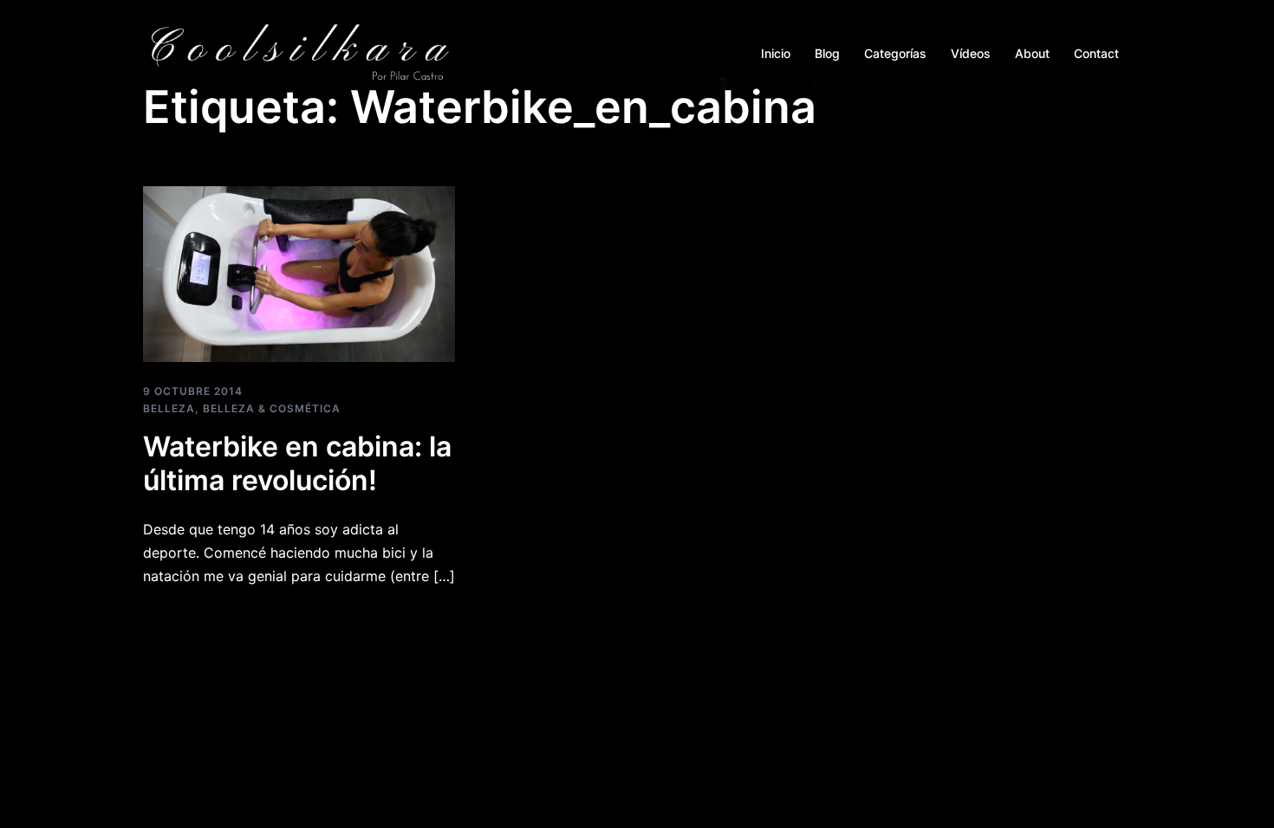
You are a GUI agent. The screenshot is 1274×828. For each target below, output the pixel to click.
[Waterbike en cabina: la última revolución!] (299, 272)
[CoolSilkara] (299, 52)
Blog (827, 53)
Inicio (775, 53)
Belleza (169, 408)
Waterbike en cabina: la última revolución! (297, 463)
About (1032, 53)
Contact (1096, 53)
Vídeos (971, 53)
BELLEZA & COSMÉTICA (272, 408)
